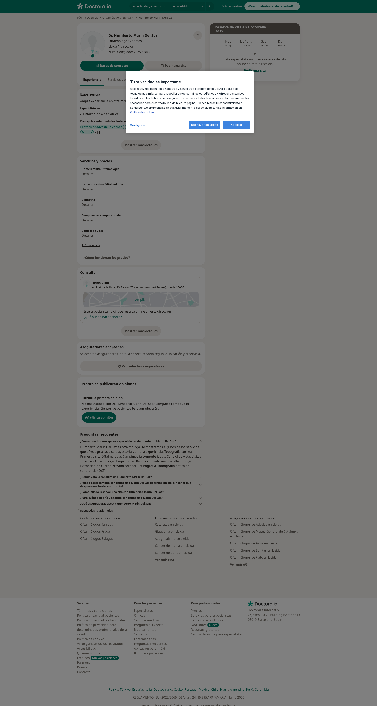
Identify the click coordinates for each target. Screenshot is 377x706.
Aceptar (236, 125)
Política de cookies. (142, 112)
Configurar (137, 125)
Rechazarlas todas (204, 125)
